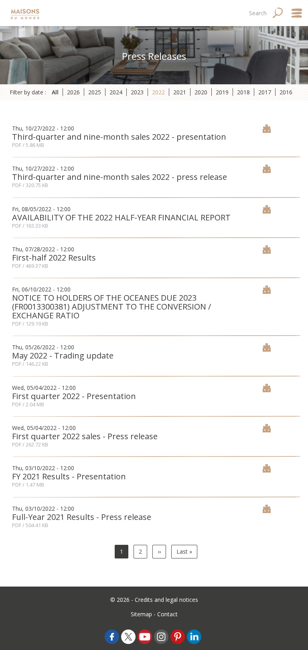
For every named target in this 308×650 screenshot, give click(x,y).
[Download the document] (267, 130)
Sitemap (141, 614)
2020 (201, 92)
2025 (94, 92)
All (55, 92)
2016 (286, 92)
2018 (243, 92)
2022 (158, 92)
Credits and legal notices (166, 599)
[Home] (26, 13)
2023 (137, 92)
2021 (179, 92)
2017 (264, 92)
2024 (115, 92)
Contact (167, 614)
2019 (222, 92)
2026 (73, 92)
